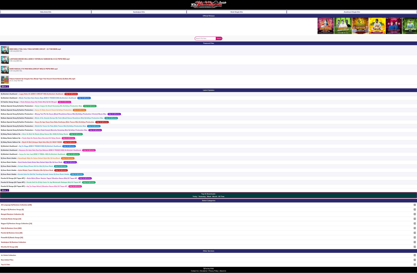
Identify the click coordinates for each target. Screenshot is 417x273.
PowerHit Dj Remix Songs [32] (12, 237)
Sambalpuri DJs (139, 12)
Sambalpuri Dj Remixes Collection (13, 242)
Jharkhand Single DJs (352, 12)
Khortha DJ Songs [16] (9, 247)
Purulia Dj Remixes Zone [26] (11, 233)
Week (209, 196)
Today (195, 196)
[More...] (5, 86)
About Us (222, 271)
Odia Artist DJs (45, 12)
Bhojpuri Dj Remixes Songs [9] (12, 209)
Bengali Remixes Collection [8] (12, 214)
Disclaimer (204, 271)
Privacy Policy (213, 271)
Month (214, 196)
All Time (221, 196)
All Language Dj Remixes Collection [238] (16, 205)
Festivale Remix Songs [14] (11, 219)
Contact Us (195, 271)
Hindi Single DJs (237, 12)
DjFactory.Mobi (208, 268)
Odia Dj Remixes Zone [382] (11, 228)
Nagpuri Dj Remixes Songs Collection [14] (16, 223)
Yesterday (202, 196)
